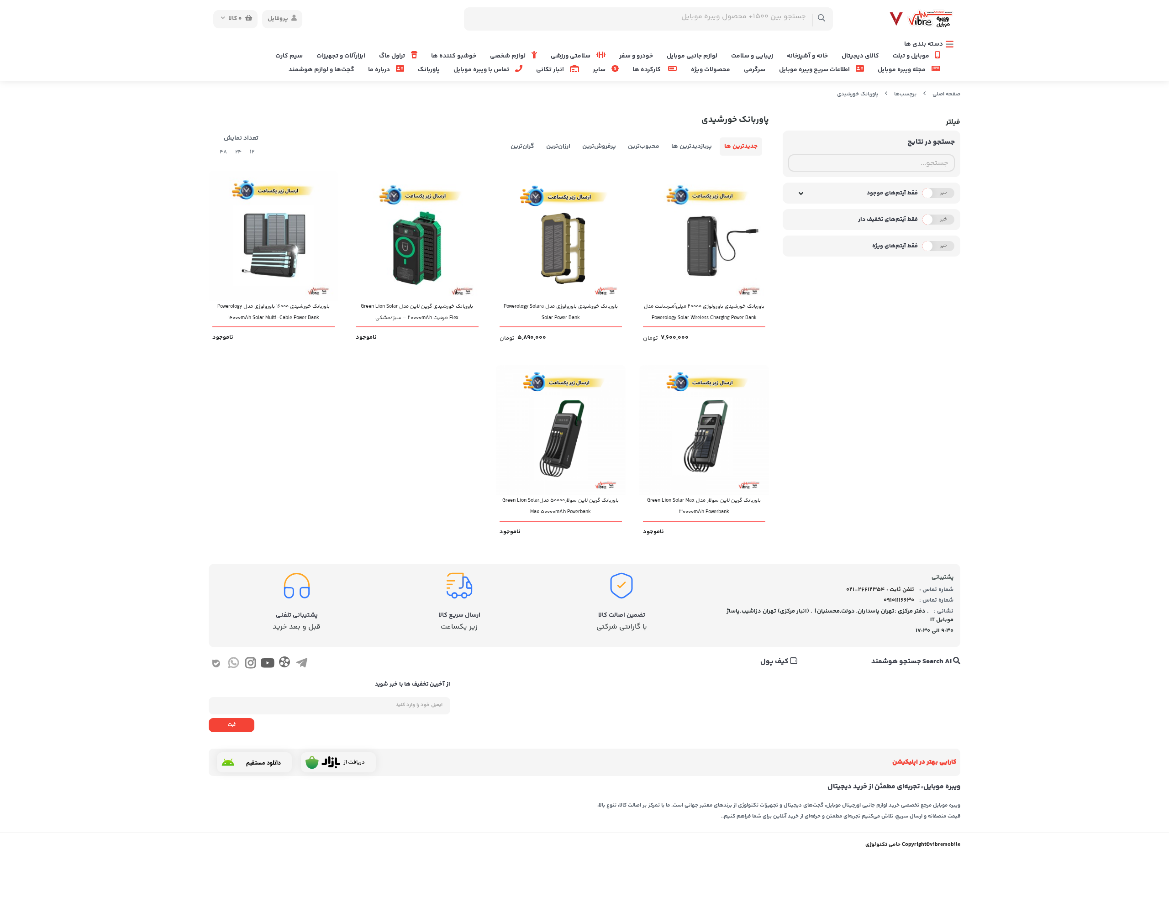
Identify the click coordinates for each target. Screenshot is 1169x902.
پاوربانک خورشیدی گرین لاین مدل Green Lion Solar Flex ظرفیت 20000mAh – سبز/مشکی (417, 312)
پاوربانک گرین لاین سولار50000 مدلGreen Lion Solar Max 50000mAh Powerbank (560, 506)
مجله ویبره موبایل (902, 70)
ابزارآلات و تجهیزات (340, 56)
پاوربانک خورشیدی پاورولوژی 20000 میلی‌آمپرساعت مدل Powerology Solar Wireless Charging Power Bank (704, 312)
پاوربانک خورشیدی (857, 94)
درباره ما (379, 70)
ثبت (232, 725)
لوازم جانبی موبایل (692, 56)
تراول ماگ (392, 56)
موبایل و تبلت (912, 56)
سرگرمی (754, 70)
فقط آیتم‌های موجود (892, 193)
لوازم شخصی (508, 56)
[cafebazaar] (338, 762)
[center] (821, 19)
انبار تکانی (550, 70)
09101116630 (899, 600)
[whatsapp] (233, 664)
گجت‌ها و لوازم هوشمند (321, 70)
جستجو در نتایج (931, 142)
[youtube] (267, 664)
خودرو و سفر (636, 56)
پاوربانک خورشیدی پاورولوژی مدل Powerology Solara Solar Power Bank (561, 312)
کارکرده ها (647, 70)
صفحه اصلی (946, 94)
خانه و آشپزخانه (807, 56)
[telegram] (301, 664)
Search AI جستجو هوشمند (912, 661)
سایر (600, 70)
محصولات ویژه (710, 70)
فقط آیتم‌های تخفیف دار (888, 219)
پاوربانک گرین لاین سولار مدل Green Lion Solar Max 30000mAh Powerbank (704, 506)
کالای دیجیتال (860, 56)
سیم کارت (289, 56)
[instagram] (250, 664)
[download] (254, 762)
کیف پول (775, 661)
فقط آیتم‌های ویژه (895, 246)
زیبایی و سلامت (752, 56)
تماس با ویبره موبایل (482, 70)
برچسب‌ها (905, 94)
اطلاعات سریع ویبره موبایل (815, 70)
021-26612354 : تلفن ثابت (880, 589)
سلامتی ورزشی (571, 56)
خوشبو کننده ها (453, 56)
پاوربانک (429, 70)
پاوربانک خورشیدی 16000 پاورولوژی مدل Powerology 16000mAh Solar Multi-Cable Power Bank (273, 312)
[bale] (216, 664)
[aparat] (284, 663)
